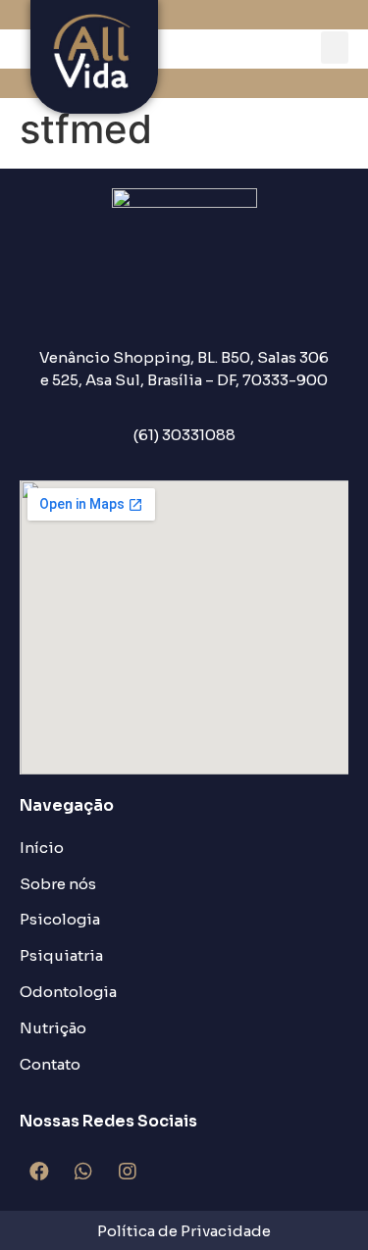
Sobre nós (58, 884)
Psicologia (60, 919)
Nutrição (53, 1028)
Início (42, 847)
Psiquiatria (61, 955)
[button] (334, 47)
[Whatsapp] (83, 1171)
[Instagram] (127, 1171)
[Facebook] (39, 1171)
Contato (50, 1064)
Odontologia (68, 991)
